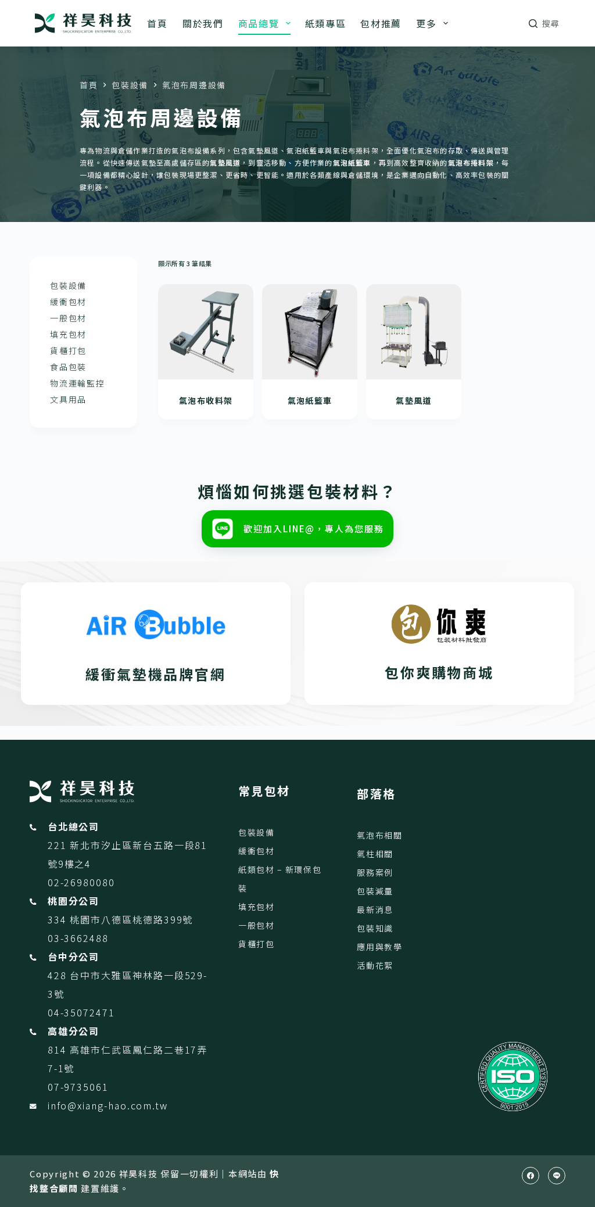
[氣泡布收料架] (205, 331)
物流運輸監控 (77, 383)
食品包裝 (68, 367)
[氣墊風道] (413, 331)
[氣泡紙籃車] (309, 331)
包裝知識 (375, 928)
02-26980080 (81, 882)
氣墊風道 (414, 400)
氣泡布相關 (379, 835)
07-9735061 (78, 1087)
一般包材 (68, 318)
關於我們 (203, 23)
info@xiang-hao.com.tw (108, 1105)
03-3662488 (78, 938)
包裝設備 (68, 285)
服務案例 (375, 872)
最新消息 (375, 909)
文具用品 (68, 399)
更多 (426, 23)
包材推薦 (381, 23)
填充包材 (68, 334)
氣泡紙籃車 (310, 400)
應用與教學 (379, 946)
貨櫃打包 (68, 350)
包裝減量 (375, 891)
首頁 (157, 23)
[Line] (556, 1175)
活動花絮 (375, 965)
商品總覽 (258, 23)
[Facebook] (530, 1175)
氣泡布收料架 (205, 400)
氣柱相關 (375, 853)
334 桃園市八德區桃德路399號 (120, 919)
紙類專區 (325, 23)
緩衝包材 (68, 301)
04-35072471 (81, 1012)
